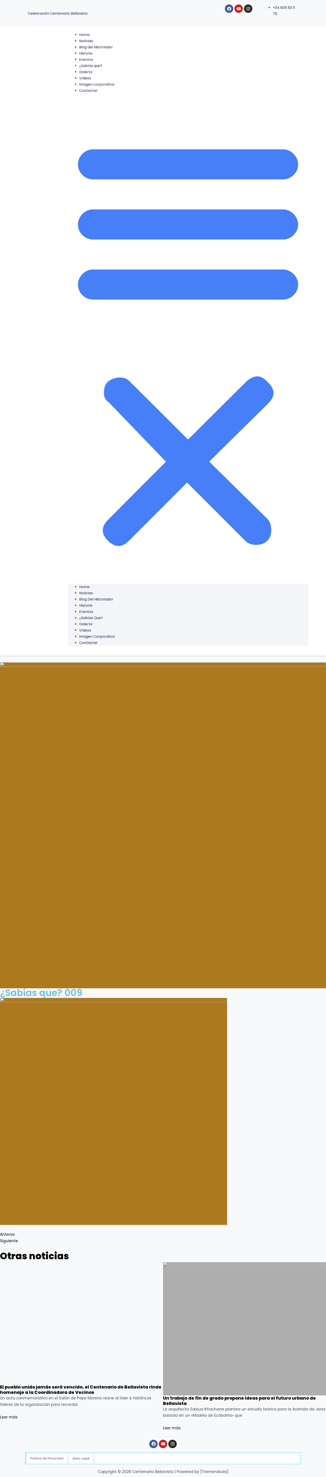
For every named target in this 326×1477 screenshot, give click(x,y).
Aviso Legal (81, 1458)
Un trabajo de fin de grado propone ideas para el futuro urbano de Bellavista (239, 1400)
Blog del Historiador (96, 47)
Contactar (88, 90)
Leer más (9, 1417)
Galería (85, 72)
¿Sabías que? (90, 65)
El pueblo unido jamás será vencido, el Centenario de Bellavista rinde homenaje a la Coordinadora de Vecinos (80, 1389)
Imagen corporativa (96, 84)
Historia (85, 53)
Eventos (86, 59)
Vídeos (85, 78)
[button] (188, 341)
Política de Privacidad (46, 1458)
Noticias (86, 40)
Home (84, 34)
